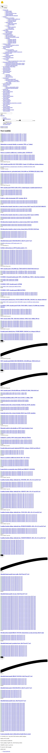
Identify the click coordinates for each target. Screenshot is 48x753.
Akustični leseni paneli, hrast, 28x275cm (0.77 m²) (13, 700)
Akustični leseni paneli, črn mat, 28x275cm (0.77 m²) (13, 593)
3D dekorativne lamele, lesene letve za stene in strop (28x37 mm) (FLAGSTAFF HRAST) (23, 206)
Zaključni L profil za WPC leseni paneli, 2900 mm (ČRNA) (15, 437)
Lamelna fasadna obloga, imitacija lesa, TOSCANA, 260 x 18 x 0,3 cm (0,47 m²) (21, 512)
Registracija (8, 119)
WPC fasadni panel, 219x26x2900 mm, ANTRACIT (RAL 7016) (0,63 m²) (19, 390)
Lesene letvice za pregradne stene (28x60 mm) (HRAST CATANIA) (17, 469)
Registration (9, 123)
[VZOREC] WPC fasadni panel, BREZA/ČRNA (12, 290)
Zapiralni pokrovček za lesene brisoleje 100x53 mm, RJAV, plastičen (17, 413)
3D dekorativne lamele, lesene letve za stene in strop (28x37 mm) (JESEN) (19, 222)
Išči (1, 114)
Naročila (4, 117)
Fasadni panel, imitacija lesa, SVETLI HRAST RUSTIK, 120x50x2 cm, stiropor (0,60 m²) (23, 299)
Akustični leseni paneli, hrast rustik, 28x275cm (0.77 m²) (14, 574)
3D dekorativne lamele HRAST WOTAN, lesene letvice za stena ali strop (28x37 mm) (22, 632)
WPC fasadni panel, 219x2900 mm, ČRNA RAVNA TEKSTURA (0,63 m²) (19, 268)
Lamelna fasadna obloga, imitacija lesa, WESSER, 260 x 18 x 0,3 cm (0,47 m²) (20, 479)
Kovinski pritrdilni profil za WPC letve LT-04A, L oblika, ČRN (16, 397)
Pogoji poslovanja (6, 751)
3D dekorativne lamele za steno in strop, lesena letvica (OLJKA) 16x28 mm (19, 229)
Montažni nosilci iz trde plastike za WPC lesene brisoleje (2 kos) (16, 428)
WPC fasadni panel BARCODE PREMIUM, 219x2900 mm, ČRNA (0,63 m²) (20, 361)
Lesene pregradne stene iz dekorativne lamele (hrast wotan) (15, 734)
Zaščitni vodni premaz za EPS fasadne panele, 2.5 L (13, 248)
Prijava (4, 119)
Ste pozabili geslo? (6, 124)
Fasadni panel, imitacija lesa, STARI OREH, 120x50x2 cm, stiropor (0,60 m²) (20, 331)
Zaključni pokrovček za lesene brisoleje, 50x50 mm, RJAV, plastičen (17, 404)
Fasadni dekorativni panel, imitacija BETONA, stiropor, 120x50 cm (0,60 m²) (20, 448)
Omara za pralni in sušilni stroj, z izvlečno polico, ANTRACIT (16, 152)
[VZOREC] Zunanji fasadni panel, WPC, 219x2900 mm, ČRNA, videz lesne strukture (22, 277)
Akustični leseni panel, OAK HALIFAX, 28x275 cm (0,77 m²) (16, 240)
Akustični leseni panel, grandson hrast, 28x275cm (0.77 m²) (15, 643)
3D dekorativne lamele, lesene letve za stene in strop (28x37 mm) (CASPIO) (19, 214)
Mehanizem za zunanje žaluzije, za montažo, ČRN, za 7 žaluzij (16, 144)
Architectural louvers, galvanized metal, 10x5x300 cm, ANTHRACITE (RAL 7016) (21, 171)
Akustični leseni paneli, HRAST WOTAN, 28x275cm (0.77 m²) (16, 676)
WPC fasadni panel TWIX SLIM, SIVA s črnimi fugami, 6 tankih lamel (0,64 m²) (21, 187)
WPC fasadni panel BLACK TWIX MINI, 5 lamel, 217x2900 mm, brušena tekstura (21, 164)
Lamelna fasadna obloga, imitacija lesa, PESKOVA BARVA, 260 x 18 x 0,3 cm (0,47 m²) (23, 526)
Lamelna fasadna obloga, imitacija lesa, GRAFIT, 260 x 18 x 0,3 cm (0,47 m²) (20, 491)
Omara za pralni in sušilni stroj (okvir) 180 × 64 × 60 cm (14, 457)
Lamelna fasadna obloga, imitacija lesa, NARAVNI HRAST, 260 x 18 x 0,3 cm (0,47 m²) (23, 538)
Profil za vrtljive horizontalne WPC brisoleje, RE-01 (13, 198)
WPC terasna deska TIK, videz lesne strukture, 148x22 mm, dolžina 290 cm (19, 318)
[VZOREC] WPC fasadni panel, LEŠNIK (11, 284)
